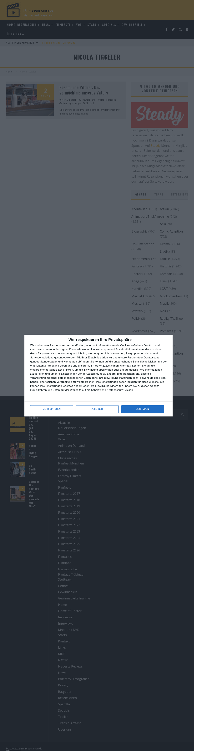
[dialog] (98, 375)
